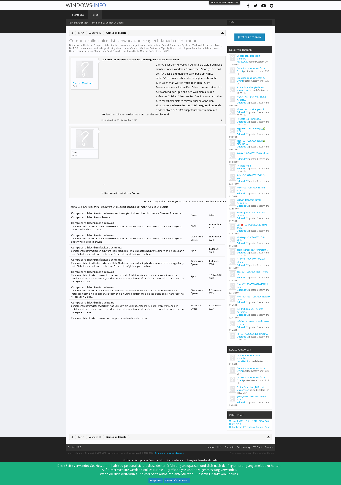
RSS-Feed (257, 447)
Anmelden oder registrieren (224, 2)
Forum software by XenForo (93, 453)
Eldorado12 (243, 102)
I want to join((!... (245, 165)
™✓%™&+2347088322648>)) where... (251, 261)
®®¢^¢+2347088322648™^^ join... (251, 177)
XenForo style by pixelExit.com (169, 453)
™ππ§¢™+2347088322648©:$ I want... (252, 286)
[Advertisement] (128, 84)
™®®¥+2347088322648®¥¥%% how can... (253, 323)
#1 (222, 120)
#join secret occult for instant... (252, 249)
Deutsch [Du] (74, 447)
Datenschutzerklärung (263, 453)
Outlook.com (235, 427)
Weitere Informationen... (177, 480)
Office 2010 (251, 421)
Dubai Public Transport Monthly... (248, 57)
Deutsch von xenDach (137, 453)
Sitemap (269, 447)
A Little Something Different (250, 87)
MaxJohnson (243, 90)
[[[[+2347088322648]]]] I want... (252, 333)
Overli (240, 71)
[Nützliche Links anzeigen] (222, 33)
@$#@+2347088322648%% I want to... (251, 98)
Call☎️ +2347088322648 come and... (252, 226)
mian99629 (242, 61)
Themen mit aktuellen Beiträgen (108, 22)
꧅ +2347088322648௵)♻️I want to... (251, 130)
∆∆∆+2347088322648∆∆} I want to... (252, 273)
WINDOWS (86, 5)
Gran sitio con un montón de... (252, 68)
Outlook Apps (263, 427)
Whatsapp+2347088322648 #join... (250, 239)
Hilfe (219, 447)
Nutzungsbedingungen (240, 453)
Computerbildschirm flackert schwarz (96, 247)
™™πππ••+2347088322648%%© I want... (253, 298)
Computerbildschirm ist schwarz (93, 223)
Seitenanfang (243, 447)
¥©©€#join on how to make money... (251, 214)
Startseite (78, 14)
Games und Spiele (104, 51)
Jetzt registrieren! (249, 37)
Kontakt (211, 447)
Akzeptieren (156, 480)
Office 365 (263, 421)
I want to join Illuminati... (249, 118)
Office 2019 (235, 424)
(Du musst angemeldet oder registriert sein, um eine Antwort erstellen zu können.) (185, 201)
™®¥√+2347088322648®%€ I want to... (251, 189)
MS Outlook (249, 427)
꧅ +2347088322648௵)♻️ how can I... (251, 142)
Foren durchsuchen (78, 22)
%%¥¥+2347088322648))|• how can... (253, 155)
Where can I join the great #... (251, 109)
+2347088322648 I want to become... (250, 310)
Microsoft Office (237, 421)
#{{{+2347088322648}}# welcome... (249, 201)
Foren (95, 14)
